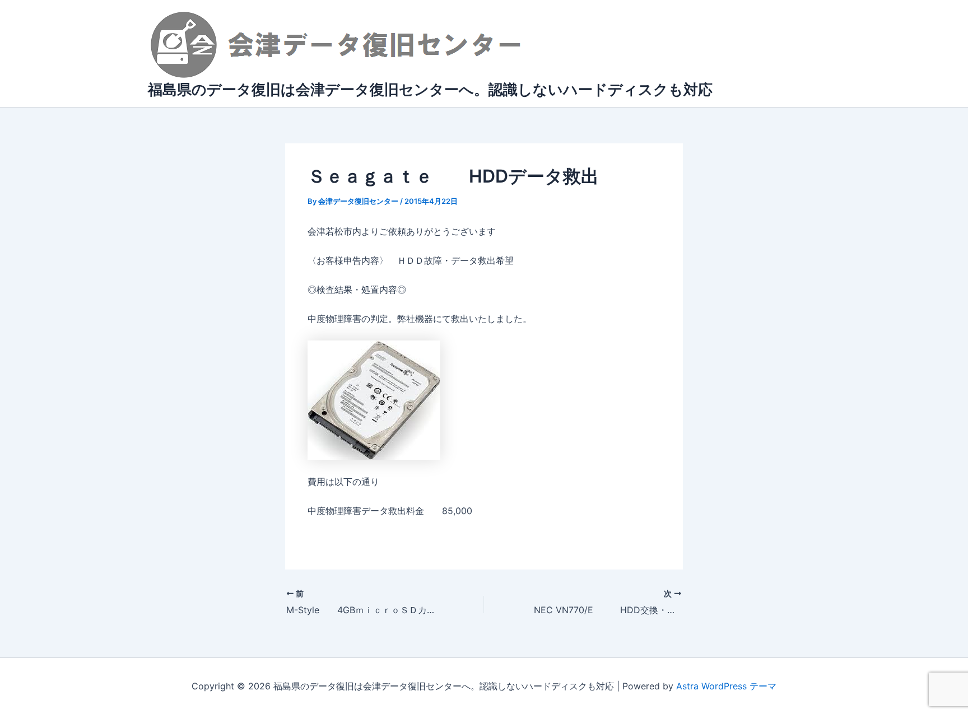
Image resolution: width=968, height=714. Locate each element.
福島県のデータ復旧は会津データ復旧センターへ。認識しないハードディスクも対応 (430, 89)
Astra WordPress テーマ (726, 686)
